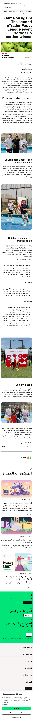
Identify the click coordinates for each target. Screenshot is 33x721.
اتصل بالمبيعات (27, 602)
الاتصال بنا (28, 688)
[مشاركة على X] (24, 72)
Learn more (5, 704)
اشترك (28, 635)
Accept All (16, 708)
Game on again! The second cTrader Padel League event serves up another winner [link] (18, 12)
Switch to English (8, 7)
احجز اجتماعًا (27, 615)
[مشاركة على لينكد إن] (27, 72)
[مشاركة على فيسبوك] (21, 72)
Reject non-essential (16, 713)
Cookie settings (16, 717)
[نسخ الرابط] (30, 72)
